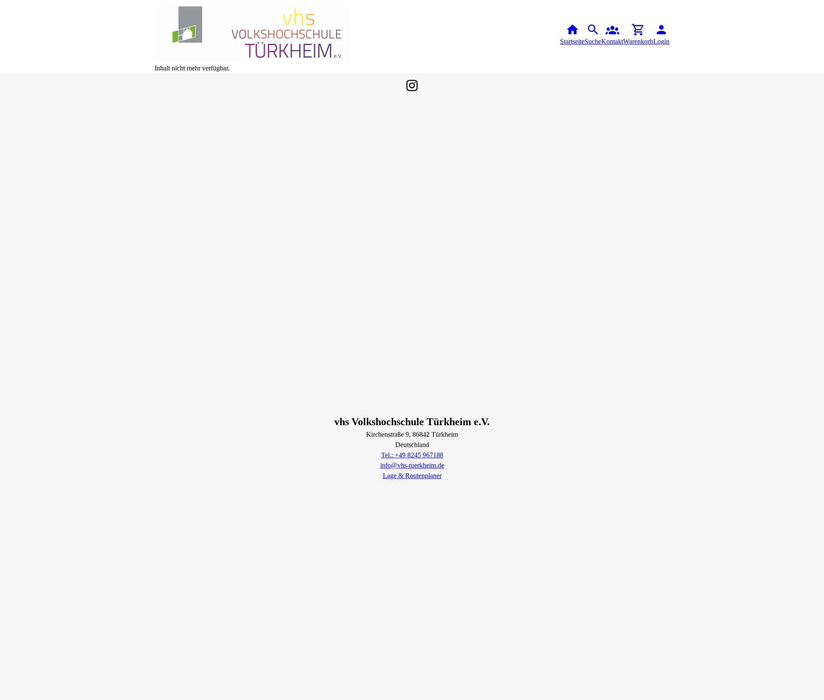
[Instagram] (412, 85)
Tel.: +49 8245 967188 (412, 455)
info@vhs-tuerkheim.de (412, 465)
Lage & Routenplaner (412, 475)
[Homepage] (252, 34)
